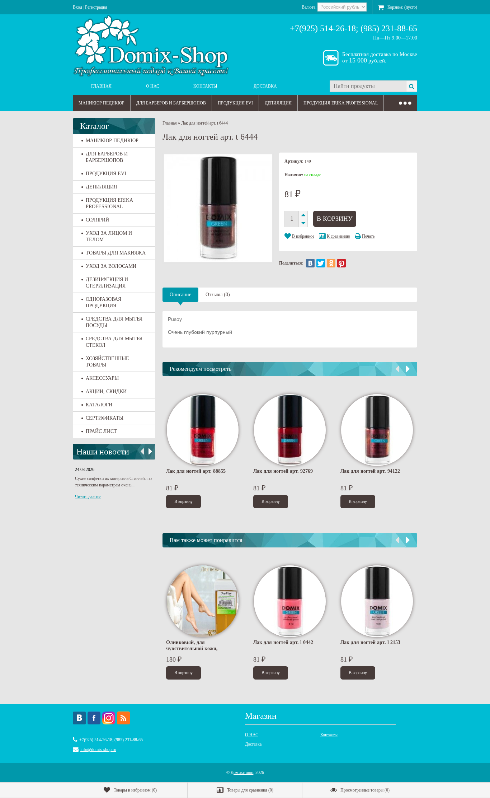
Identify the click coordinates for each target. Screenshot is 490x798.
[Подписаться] (123, 717)
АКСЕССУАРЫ (102, 378)
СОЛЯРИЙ (97, 220)
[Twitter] (320, 263)
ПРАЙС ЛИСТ (101, 431)
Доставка (265, 86)
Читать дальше (88, 496)
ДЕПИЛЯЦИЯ (278, 103)
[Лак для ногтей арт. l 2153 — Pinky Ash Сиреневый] (377, 601)
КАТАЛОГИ (99, 404)
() (135, 790)
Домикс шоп (242, 772)
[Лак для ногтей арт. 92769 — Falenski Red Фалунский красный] (289, 430)
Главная (101, 86)
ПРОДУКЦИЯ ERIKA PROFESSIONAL (340, 103)
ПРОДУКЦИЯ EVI (235, 103)
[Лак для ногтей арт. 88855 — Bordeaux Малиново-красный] (202, 430)
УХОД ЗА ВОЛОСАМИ (111, 266)
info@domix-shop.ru (98, 749)
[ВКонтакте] (310, 263)
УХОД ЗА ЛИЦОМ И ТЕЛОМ (109, 236)
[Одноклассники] (331, 263)
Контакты (205, 86)
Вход (77, 7)
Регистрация (96, 7)
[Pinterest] (341, 263)
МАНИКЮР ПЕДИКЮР (101, 103)
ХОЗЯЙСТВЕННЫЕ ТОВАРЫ (107, 362)
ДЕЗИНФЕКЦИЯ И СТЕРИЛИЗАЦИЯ (107, 283)
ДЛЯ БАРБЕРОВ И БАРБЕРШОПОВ (171, 103)
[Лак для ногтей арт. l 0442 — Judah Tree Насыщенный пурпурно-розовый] (289, 601)
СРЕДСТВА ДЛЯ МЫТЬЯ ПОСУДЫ (114, 322)
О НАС (152, 86)
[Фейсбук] (94, 717)
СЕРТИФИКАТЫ (104, 418)
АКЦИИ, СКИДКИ (106, 391)
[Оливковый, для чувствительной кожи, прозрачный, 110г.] (202, 601)
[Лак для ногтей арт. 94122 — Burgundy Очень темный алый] (377, 430)
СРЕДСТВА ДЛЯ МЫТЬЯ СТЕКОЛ (114, 342)
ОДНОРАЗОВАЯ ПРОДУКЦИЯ (103, 302)
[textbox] (368, 86)
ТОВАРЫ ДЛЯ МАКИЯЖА (116, 253)
